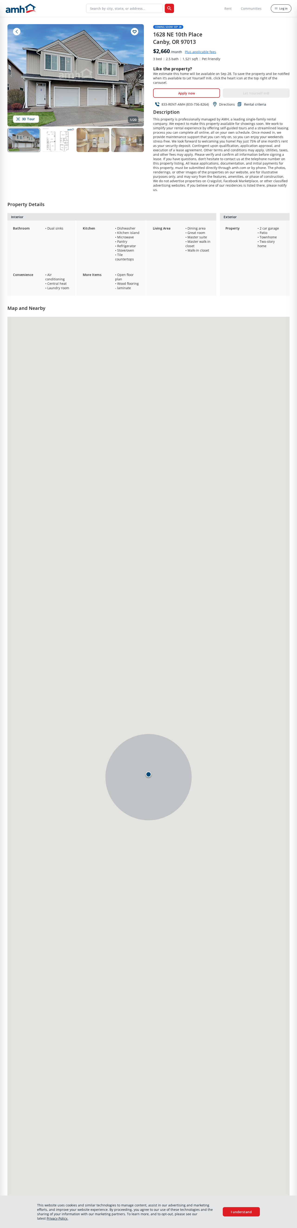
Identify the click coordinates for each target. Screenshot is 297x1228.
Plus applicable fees (200, 52)
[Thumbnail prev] (11, 140)
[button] (24, 140)
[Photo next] (140, 75)
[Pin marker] (148, 774)
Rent (228, 8)
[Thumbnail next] (140, 140)
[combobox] (126, 8)
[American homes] (21, 8)
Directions (227, 104)
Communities (251, 8)
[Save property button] (134, 31)
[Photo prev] (11, 75)
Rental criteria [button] (255, 104)
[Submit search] (169, 8)
